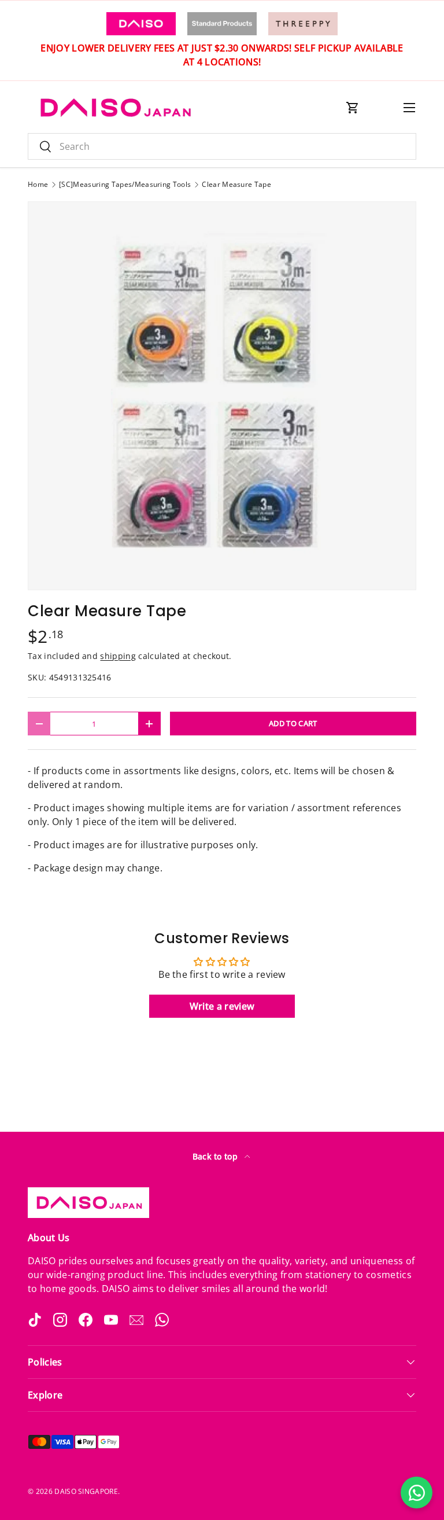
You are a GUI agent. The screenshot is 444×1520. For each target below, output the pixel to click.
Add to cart (293, 723)
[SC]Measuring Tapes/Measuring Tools (125, 184)
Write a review (222, 1006)
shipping (118, 655)
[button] (352, 107)
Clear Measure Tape (236, 184)
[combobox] (222, 146)
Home (38, 184)
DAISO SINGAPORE (86, 1491)
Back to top (216, 1156)
